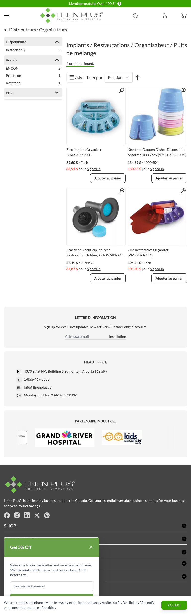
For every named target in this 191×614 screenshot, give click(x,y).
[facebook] (7, 515)
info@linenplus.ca (37, 387)
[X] (37, 515)
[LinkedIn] (27, 515)
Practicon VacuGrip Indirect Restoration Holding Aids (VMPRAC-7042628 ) (94, 253)
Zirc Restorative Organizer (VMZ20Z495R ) (148, 252)
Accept (174, 605)
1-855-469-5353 (36, 379)
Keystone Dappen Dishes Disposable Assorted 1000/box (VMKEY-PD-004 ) (157, 152)
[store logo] (72, 15)
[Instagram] (17, 515)
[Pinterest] (47, 515)
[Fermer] (90, 547)
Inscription (117, 336)
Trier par (94, 77)
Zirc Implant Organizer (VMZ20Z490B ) (84, 152)
